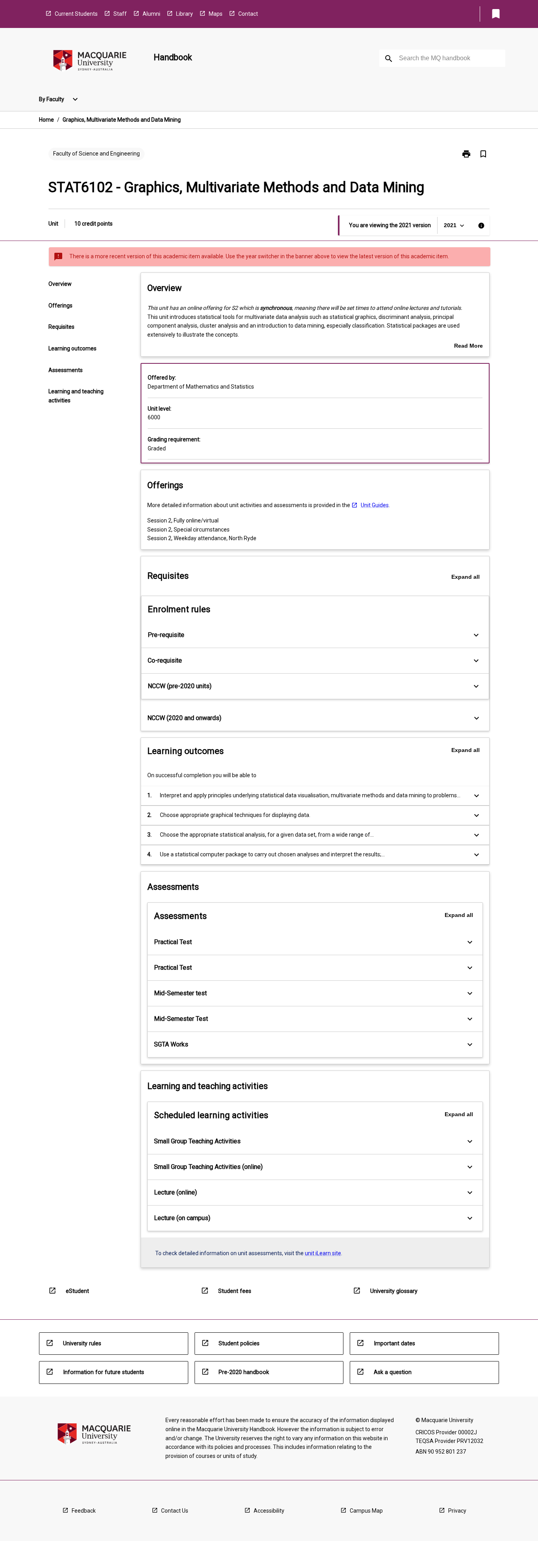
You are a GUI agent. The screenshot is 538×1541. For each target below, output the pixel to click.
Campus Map (366, 1511)
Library (184, 14)
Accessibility (269, 1511)
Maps (216, 14)
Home (46, 120)
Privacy (457, 1511)
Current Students (76, 14)
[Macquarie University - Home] (90, 62)
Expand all (465, 577)
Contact (248, 14)
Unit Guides (375, 505)
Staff (120, 14)
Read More (468, 346)
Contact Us (174, 1511)
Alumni (151, 14)
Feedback (84, 1511)
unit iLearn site (323, 1253)
